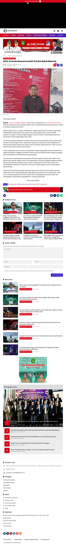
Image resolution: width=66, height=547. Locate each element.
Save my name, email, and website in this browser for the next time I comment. (29, 271)
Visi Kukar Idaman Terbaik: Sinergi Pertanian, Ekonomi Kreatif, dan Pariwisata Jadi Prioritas (11, 237)
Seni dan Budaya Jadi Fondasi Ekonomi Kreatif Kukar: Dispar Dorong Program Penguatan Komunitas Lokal (53, 217)
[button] (54, 31)
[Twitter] (54, 195)
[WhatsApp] (61, 195)
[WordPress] (14, 533)
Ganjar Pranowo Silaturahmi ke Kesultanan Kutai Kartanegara (30, 443)
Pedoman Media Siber (9, 521)
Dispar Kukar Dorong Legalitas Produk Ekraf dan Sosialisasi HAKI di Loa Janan (12, 217)
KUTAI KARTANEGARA (9, 480)
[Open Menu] (58, 31)
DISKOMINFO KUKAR (8, 482)
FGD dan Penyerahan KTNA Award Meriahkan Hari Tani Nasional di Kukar (33, 436)
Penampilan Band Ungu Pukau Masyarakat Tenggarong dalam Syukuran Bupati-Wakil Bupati (53, 237)
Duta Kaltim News (10, 505)
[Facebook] (51, 195)
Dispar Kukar (13, 184)
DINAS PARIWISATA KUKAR (9, 58)
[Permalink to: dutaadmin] (5, 65)
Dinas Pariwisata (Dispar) (18, 123)
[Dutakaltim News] (10, 31)
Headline (5, 490)
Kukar (6, 508)
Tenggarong (43, 184)
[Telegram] (58, 195)
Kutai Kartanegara (10, 503)
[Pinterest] (10, 533)
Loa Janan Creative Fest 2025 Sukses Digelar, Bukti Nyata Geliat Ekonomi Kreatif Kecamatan (32, 217)
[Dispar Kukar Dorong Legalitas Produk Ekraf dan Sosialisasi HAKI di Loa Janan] (12, 208)
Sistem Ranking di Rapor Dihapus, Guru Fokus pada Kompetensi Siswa (32, 450)
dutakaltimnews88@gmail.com (15, 473)
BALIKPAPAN (6, 485)
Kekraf (34, 184)
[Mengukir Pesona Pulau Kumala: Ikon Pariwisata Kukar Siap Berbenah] (32, 228)
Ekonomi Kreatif (25, 184)
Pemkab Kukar (9, 500)
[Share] (61, 65)
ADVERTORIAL (7, 488)
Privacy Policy (7, 523)
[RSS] (20, 533)
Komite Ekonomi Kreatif (53, 123)
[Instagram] (17, 533)
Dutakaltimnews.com (11, 498)
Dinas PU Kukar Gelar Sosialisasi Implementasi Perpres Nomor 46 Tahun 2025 (26, 515)
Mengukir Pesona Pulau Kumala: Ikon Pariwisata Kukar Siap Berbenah (32, 237)
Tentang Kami (7, 526)
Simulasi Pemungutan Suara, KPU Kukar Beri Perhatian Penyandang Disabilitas (35, 430)
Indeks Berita (7, 518)
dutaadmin (9, 64)
